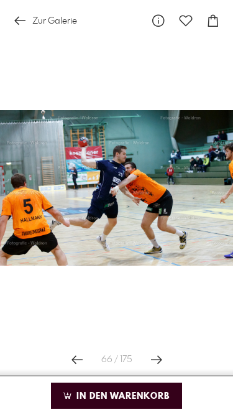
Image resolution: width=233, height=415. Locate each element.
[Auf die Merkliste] (185, 20)
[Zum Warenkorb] (213, 20)
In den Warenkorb (121, 396)
